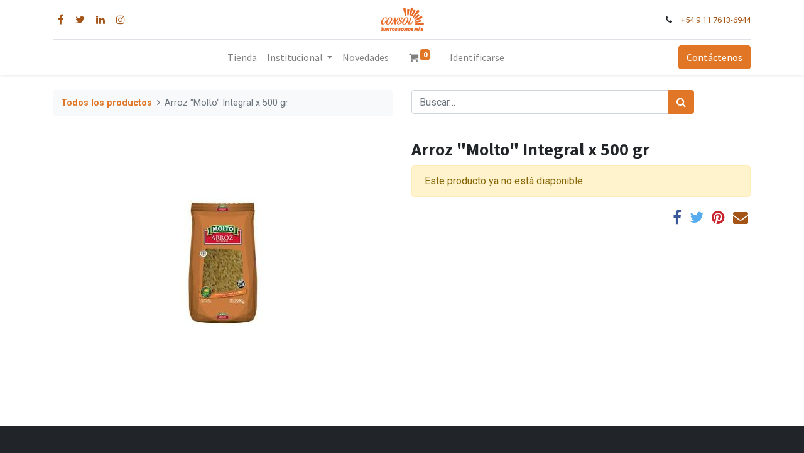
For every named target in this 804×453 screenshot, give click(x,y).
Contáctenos (714, 57)
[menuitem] (242, 57)
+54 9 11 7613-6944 (716, 20)
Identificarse (477, 57)
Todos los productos (106, 103)
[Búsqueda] (681, 102)
